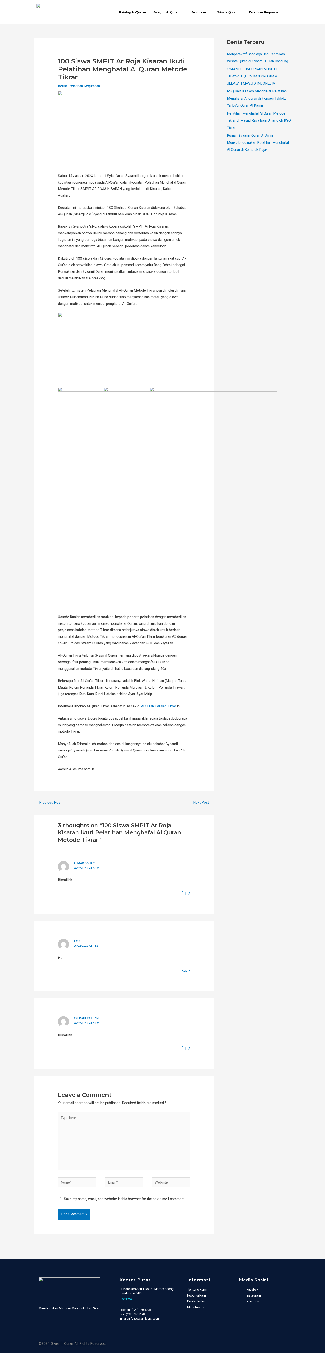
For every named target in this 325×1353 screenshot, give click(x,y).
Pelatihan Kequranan (265, 12)
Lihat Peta (126, 1299)
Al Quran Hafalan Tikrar (159, 706)
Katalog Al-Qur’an (132, 12)
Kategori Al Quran (166, 12)
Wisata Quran (227, 12)
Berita (62, 86)
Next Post (203, 802)
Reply (185, 893)
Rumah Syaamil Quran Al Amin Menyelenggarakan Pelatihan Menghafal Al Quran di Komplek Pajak (258, 142)
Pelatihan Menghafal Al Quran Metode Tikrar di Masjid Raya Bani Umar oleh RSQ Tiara (259, 120)
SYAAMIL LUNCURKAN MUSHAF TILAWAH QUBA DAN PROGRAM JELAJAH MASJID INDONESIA (252, 76)
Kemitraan (198, 12)
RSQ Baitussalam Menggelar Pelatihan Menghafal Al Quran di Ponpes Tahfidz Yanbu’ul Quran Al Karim (257, 98)
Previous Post (48, 802)
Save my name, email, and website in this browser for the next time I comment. (124, 1199)
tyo (77, 941)
